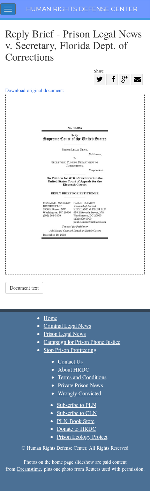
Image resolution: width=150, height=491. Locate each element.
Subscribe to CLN (77, 412)
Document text (24, 287)
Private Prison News (80, 385)
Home (50, 317)
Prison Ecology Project (82, 436)
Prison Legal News (65, 333)
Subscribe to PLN (76, 404)
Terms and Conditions (82, 377)
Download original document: (34, 90)
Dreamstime (29, 468)
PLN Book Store (76, 420)
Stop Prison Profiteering (70, 349)
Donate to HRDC (76, 428)
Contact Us (70, 361)
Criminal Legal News (67, 325)
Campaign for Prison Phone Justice (82, 341)
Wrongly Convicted (79, 393)
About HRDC (73, 369)
